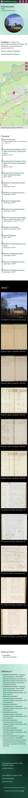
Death (5, 235)
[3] (17, 220)
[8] (15, 255)
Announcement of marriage (11, 149)
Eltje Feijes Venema (17, 253)
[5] (20, 220)
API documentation (8, 778)
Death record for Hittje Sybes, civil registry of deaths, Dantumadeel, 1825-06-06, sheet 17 (15, 692)
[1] (8, 142)
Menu (26, 1)
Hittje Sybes (11, 139)
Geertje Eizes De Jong (18, 262)
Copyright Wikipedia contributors (10, 54)
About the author (7, 781)
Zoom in (26, 66)
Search (23, 1)
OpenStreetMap (11, 127)
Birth (4, 139)
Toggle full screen (26, 63)
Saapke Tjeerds (16, 201)
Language (20, 1)
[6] (21, 220)
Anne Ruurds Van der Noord (17, 217)
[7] (23, 220)
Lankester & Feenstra (10, 1)
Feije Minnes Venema (18, 270)
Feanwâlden (6, 655)
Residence (6, 183)
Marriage (6, 173)
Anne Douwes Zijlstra (18, 209)
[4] (18, 220)
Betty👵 (21, 791)
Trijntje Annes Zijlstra (14, 175)
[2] (9, 142)
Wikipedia (17, 51)
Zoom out (26, 69)
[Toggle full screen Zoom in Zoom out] (14, 93)
